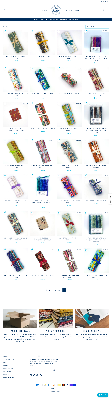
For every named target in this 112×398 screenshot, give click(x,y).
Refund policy (7, 374)
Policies (5, 365)
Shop (35, 10)
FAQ (4, 362)
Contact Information (8, 359)
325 (59, 290)
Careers (5, 356)
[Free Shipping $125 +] (20, 318)
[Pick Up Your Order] (56, 318)
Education (43, 10)
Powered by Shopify (56, 391)
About (78, 10)
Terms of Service (7, 371)
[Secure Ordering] (92, 318)
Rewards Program (8, 368)
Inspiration (69, 10)
